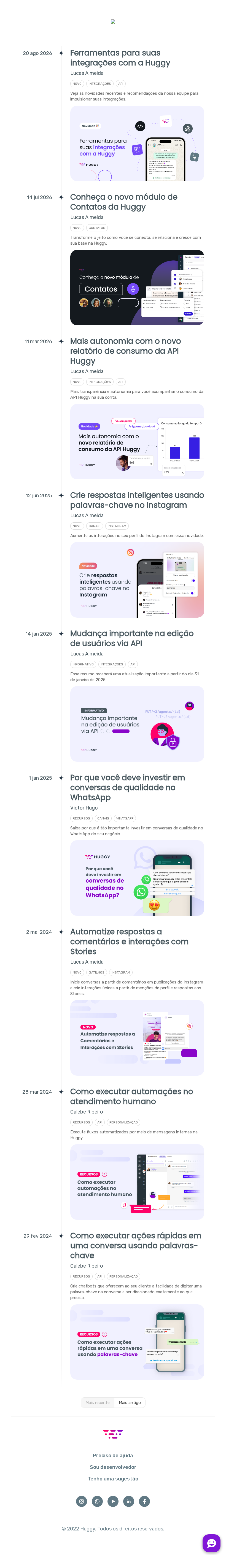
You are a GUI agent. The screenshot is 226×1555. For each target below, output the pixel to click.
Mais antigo (130, 1402)
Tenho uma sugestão (113, 1479)
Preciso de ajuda (113, 1456)
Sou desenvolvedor (113, 1467)
